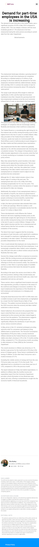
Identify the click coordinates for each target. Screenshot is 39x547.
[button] (36, 4)
